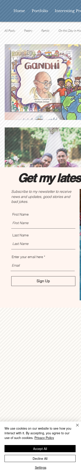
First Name (20, 214)
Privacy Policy (44, 437)
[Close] (74, 427)
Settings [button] (40, 467)
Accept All (40, 448)
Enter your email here (27, 257)
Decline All (40, 458)
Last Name (20, 235)
